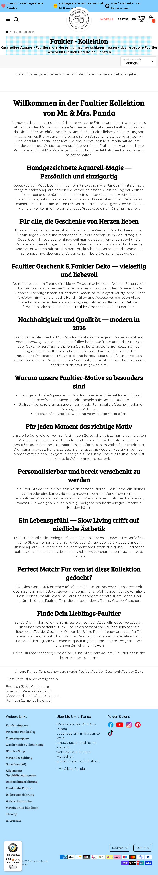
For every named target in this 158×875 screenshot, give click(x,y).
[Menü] (152, 867)
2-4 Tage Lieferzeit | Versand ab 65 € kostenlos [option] (81, 5)
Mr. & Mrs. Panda (38, 861)
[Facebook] (110, 725)
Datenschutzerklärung (22, 781)
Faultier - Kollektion (23, 31)
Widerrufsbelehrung (20, 795)
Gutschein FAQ (16, 764)
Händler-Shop (15, 751)
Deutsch (117, 848)
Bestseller (127, 19)
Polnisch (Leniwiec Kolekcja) (29, 700)
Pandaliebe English (19, 788)
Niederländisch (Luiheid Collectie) (33, 696)
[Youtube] (119, 725)
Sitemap (11, 814)
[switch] (13, 867)
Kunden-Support (17, 725)
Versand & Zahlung (19, 758)
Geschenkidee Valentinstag (25, 744)
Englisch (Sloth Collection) (27, 686)
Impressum (13, 820)
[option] (131, 5)
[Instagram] (128, 725)
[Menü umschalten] (8, 19)
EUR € (140, 848)
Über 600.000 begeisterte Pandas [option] (25, 5)
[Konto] (141, 21)
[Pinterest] (137, 725)
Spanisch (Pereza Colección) (28, 691)
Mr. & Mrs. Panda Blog (21, 732)
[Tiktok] (110, 733)
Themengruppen (17, 738)
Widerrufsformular (19, 801)
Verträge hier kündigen (22, 807)
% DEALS (107, 19)
